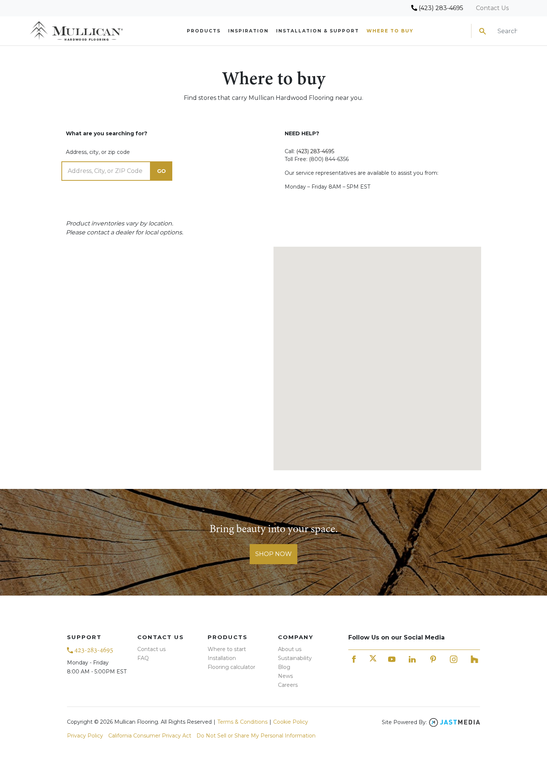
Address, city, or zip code (98, 152)
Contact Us (492, 8)
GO (161, 171)
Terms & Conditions (242, 721)
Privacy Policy (85, 735)
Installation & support (317, 31)
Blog (284, 667)
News (285, 676)
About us (289, 649)
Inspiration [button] (248, 31)
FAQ (143, 658)
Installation (222, 658)
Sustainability (295, 658)
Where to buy (390, 31)
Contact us (151, 649)
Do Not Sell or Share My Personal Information (256, 735)
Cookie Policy (290, 721)
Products (204, 31)
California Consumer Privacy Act (149, 735)
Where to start (227, 649)
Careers (288, 685)
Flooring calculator (231, 667)
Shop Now (273, 554)
